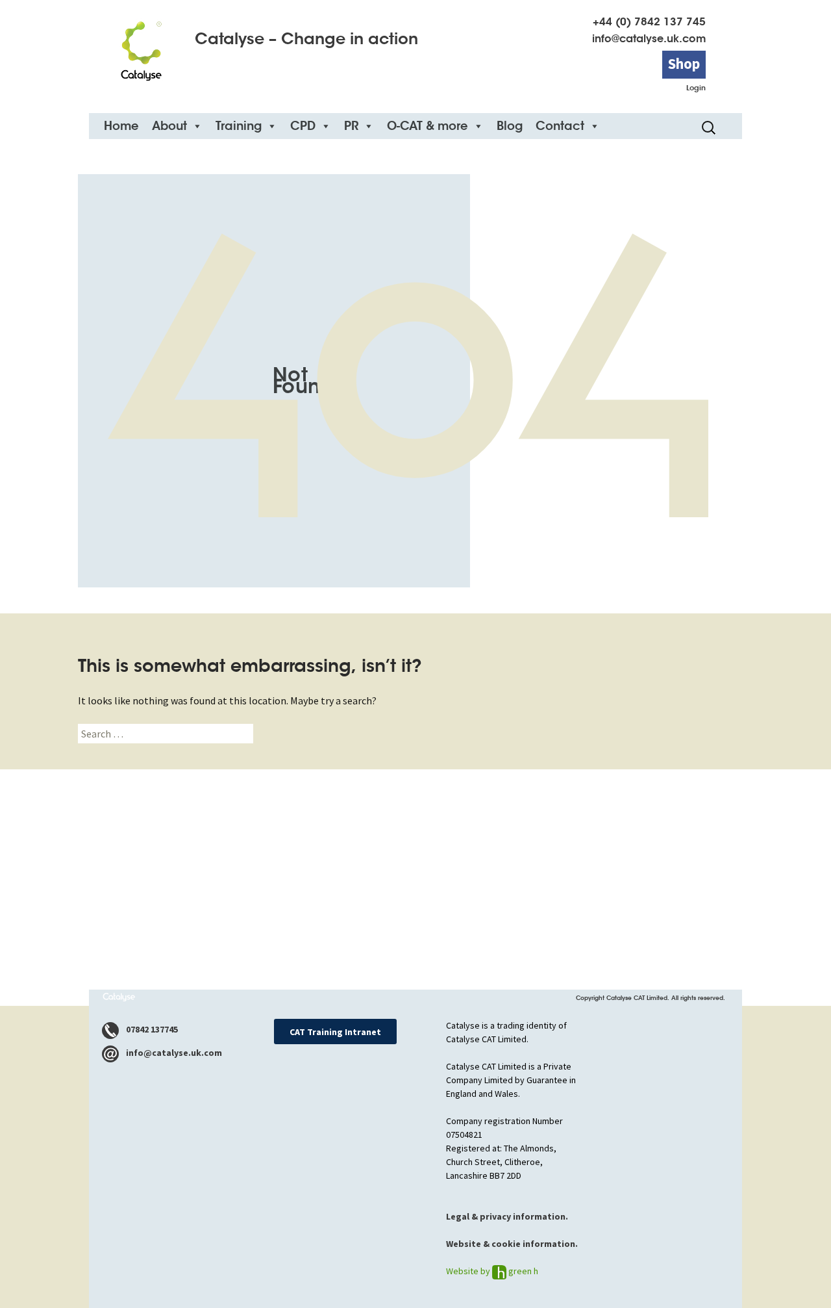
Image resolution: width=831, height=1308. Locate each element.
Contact (560, 125)
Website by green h (492, 1271)
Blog (510, 125)
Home (121, 125)
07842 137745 (151, 1029)
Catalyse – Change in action (306, 39)
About (169, 125)
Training (239, 125)
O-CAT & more (427, 125)
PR (351, 125)
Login (696, 87)
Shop (684, 64)
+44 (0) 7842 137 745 (649, 22)
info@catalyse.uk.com (649, 38)
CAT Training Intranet (335, 1032)
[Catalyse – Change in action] (141, 46)
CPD (303, 125)
